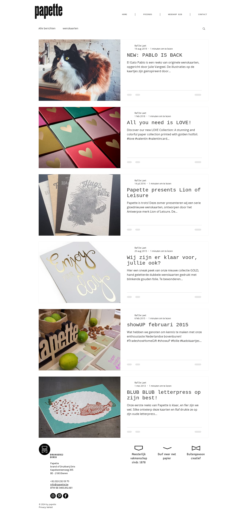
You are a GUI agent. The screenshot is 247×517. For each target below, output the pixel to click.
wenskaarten (70, 28)
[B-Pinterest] (59, 496)
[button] (204, 29)
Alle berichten (47, 28)
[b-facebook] (65, 496)
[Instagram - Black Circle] (53, 496)
